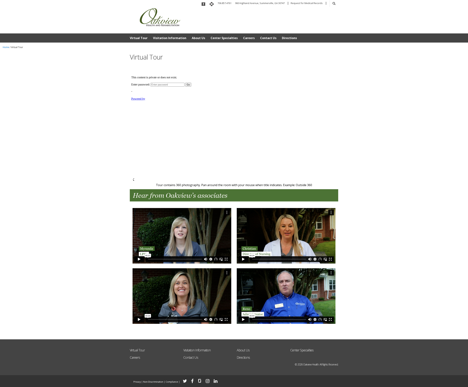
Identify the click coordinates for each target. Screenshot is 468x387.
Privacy (137, 381)
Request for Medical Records (307, 3)
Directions (289, 38)
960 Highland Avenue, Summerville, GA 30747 (260, 3)
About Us (198, 38)
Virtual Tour (139, 38)
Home (6, 47)
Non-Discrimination (153, 381)
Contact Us (268, 38)
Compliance (172, 381)
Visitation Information (169, 38)
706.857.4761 (224, 3)
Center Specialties (224, 38)
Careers (249, 38)
